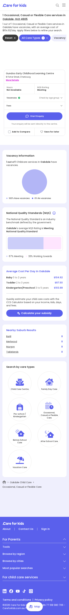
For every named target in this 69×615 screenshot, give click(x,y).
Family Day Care (49, 389)
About (7, 529)
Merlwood (11, 341)
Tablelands (12, 351)
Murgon (10, 346)
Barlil (8, 336)
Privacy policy (43, 599)
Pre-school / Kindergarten (19, 415)
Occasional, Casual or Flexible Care (49, 415)
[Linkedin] (5, 591)
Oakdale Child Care (21, 482)
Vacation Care (20, 467)
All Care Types (32, 38)
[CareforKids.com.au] (34, 523)
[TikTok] (24, 591)
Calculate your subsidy (36, 313)
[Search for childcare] (57, 5)
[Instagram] (31, 591)
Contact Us (25, 529)
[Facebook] (11, 591)
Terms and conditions (17, 599)
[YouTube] (18, 591)
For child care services (20, 577)
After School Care (49, 441)
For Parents (11, 539)
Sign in (45, 529)
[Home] (4, 482)
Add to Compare (21, 132)
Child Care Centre (20, 389)
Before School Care (20, 441)
